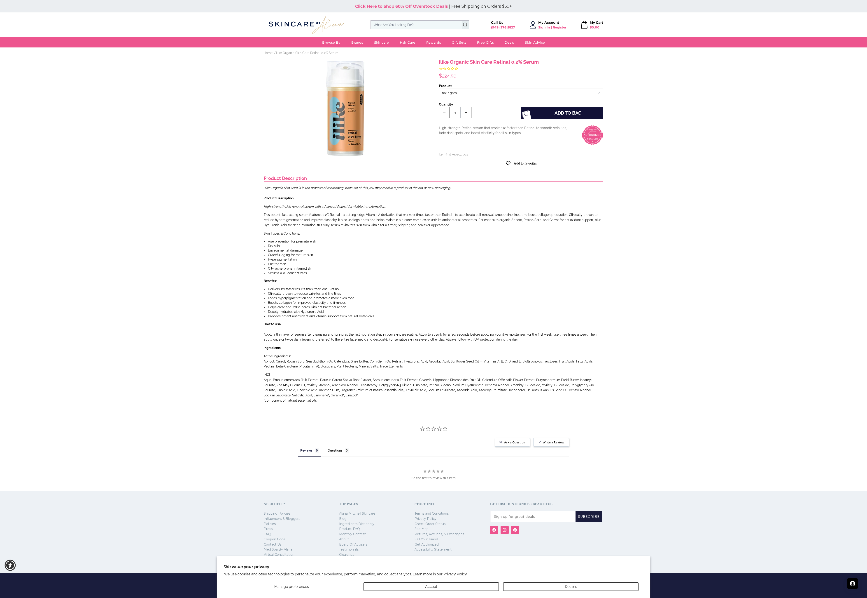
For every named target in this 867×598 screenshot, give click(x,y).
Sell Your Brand (426, 539)
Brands (357, 42)
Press (268, 529)
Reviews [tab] (306, 450)
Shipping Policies (277, 513)
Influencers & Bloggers (282, 519)
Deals (509, 42)
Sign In (544, 27)
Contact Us (272, 544)
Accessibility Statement (433, 549)
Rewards (433, 42)
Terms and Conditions (432, 513)
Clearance (346, 555)
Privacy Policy (425, 519)
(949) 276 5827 (503, 27)
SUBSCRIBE (589, 517)
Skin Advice (535, 42)
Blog (343, 519)
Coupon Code (274, 539)
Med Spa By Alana (278, 549)
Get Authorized (427, 544)
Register (559, 27)
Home (268, 53)
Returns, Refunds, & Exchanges (439, 534)
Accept (431, 586)
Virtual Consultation (279, 555)
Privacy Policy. (455, 574)
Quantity (446, 104)
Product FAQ (349, 529)
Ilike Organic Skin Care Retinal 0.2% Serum (307, 53)
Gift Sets (459, 42)
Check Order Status (430, 524)
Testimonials (349, 549)
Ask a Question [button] (514, 442)
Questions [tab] (335, 450)
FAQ (267, 534)
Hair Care (407, 42)
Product (445, 86)
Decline (571, 586)
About (344, 539)
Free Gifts (485, 42)
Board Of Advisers (353, 544)
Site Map (422, 529)
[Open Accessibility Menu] (10, 565)
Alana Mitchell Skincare (357, 513)
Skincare (381, 42)
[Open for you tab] (852, 583)
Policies (270, 524)
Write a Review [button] (553, 442)
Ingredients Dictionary (356, 524)
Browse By (331, 42)
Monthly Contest (352, 534)
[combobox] (420, 24)
